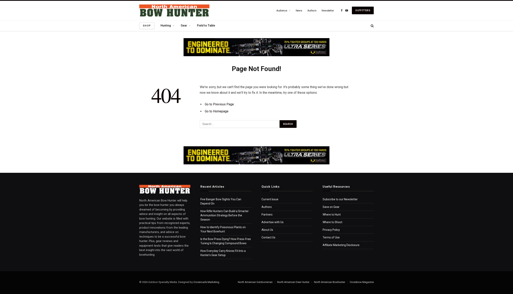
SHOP (147, 25)
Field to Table (206, 25)
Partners (267, 214)
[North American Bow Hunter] (174, 10)
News (299, 10)
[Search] (372, 25)
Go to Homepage (216, 111)
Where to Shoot (332, 222)
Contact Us (268, 237)
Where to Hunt (332, 214)
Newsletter (328, 10)
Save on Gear (331, 207)
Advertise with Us (273, 222)
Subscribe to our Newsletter (340, 199)
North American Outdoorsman (255, 282)
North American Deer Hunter (293, 282)
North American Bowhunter (329, 282)
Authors (311, 10)
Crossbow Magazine (362, 282)
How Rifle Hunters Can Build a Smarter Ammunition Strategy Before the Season (224, 215)
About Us (267, 229)
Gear (184, 25)
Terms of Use (331, 237)
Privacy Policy (331, 229)
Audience (281, 10)
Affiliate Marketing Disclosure (341, 245)
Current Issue (270, 199)
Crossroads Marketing (206, 282)
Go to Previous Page (219, 104)
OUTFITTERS (362, 10)
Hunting (166, 25)
